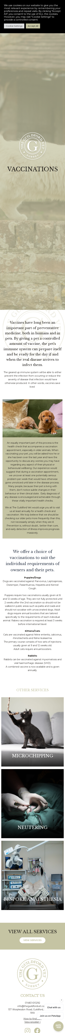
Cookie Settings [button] (14, 26)
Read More (32, 752)
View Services (32, 940)
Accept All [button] (33, 26)
